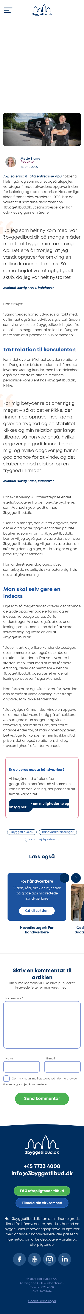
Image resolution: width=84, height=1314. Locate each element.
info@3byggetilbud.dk (42, 1173)
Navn (9, 1058)
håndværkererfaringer (57, 832)
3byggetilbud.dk (22, 832)
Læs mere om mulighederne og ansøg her (39, 805)
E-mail (51, 1058)
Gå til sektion (36, 911)
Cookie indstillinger (42, 1301)
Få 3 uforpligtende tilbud (42, 1191)
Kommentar (14, 998)
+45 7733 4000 (42, 1166)
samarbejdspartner (42, 839)
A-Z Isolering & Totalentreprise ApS (32, 176)
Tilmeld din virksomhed (42, 1203)
